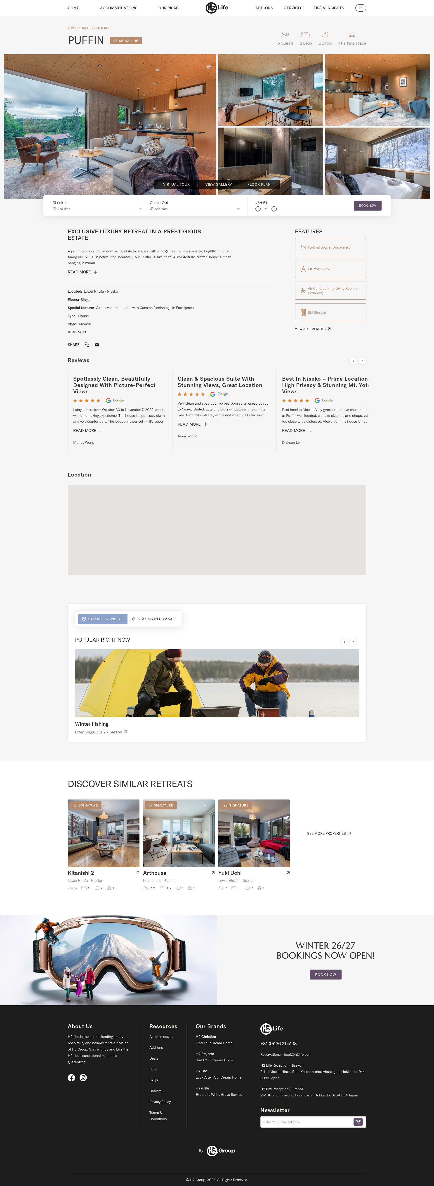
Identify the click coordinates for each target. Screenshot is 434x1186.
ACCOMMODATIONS (119, 8)
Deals (153, 1058)
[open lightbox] (110, 126)
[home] (217, 8)
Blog (152, 1069)
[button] (361, 8)
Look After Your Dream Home (218, 1074)
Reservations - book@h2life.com (285, 1054)
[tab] (101, 619)
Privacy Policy (160, 1101)
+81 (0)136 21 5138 (278, 1043)
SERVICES (293, 8)
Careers (155, 1091)
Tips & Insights (329, 8)
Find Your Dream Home (214, 1039)
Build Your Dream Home (215, 1056)
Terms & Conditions (158, 1115)
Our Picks (168, 8)
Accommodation (162, 1036)
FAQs (153, 1080)
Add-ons (156, 1047)
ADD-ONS (264, 8)
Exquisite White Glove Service (219, 1091)
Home (73, 8)
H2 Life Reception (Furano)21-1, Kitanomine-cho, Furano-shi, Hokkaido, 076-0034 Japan (309, 1091)
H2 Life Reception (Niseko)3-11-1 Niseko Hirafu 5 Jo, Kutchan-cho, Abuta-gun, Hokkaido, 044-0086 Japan (313, 1071)
